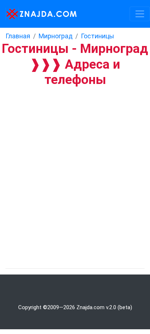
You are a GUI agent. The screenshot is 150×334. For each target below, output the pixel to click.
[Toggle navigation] (140, 14)
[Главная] (39, 14)
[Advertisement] (75, 165)
